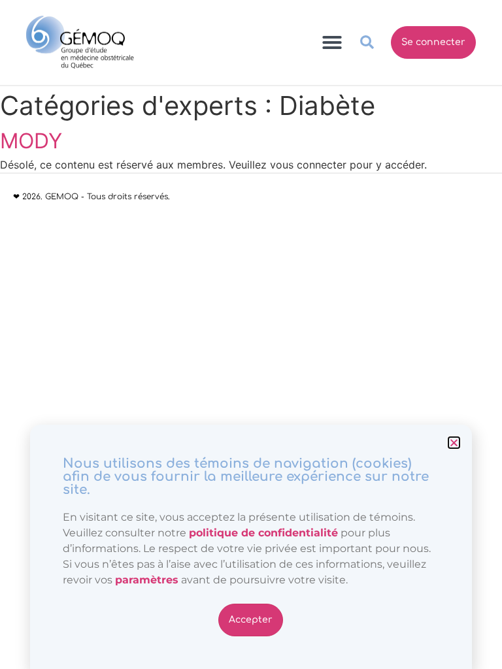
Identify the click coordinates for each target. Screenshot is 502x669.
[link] (146, 580)
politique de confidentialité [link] (263, 533)
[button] (454, 443)
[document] (251, 334)
